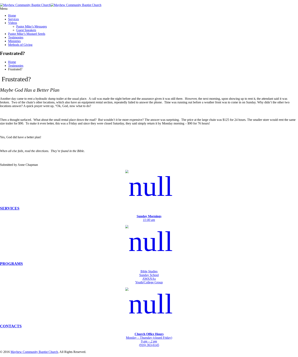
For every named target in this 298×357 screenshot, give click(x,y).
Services (13, 19)
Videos (12, 23)
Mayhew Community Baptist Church (34, 352)
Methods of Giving (20, 44)
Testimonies (15, 37)
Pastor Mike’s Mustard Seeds (26, 33)
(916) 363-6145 (149, 345)
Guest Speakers (26, 30)
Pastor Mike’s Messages (31, 26)
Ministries (14, 41)
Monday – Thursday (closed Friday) (149, 337)
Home (12, 15)
